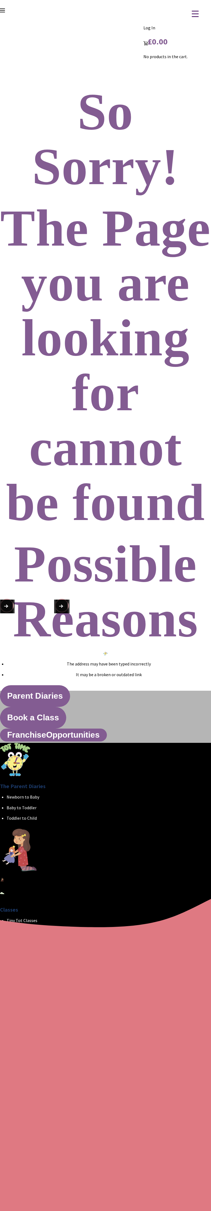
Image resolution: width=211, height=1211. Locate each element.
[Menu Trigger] (192, 14)
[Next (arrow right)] (7, 605)
